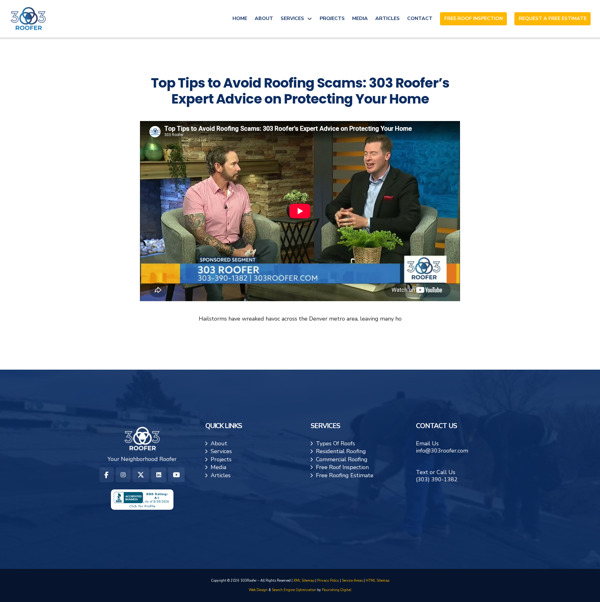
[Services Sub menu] (309, 18)
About (264, 18)
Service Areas (352, 580)
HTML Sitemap (377, 580)
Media (360, 18)
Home (239, 18)
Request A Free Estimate (553, 18)
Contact (419, 18)
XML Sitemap (303, 580)
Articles (387, 18)
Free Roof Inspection (473, 18)
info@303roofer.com (442, 450)
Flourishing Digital (336, 590)
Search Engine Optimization (294, 590)
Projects (332, 18)
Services (292, 18)
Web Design (258, 590)
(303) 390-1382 (437, 479)
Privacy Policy (328, 580)
